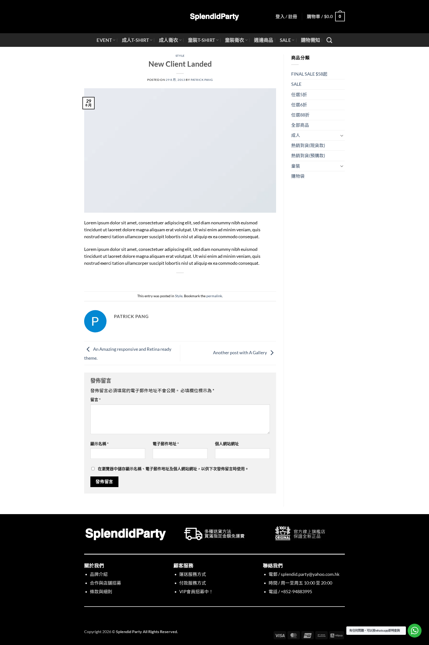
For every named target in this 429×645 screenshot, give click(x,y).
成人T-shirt (135, 40)
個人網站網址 (227, 443)
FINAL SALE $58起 (309, 74)
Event (104, 40)
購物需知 (310, 40)
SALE (285, 40)
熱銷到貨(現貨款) (308, 145)
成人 (295, 135)
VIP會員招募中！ (196, 591)
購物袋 (298, 176)
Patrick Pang (202, 80)
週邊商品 (263, 40)
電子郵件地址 (166, 443)
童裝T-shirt (201, 40)
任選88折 (300, 114)
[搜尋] (329, 40)
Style (180, 56)
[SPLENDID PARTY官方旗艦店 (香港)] (214, 16)
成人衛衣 (168, 40)
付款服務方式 (192, 583)
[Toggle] (342, 135)
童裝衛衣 (234, 40)
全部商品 (300, 125)
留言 (95, 399)
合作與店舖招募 (105, 583)
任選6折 (299, 104)
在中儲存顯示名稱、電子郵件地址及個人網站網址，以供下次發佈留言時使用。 (173, 468)
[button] (286, 16)
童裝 (295, 166)
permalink (214, 296)
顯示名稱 (99, 443)
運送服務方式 (192, 574)
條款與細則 (101, 591)
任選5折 (299, 94)
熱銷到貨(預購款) (308, 155)
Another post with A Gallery (240, 352)
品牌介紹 (99, 574)
